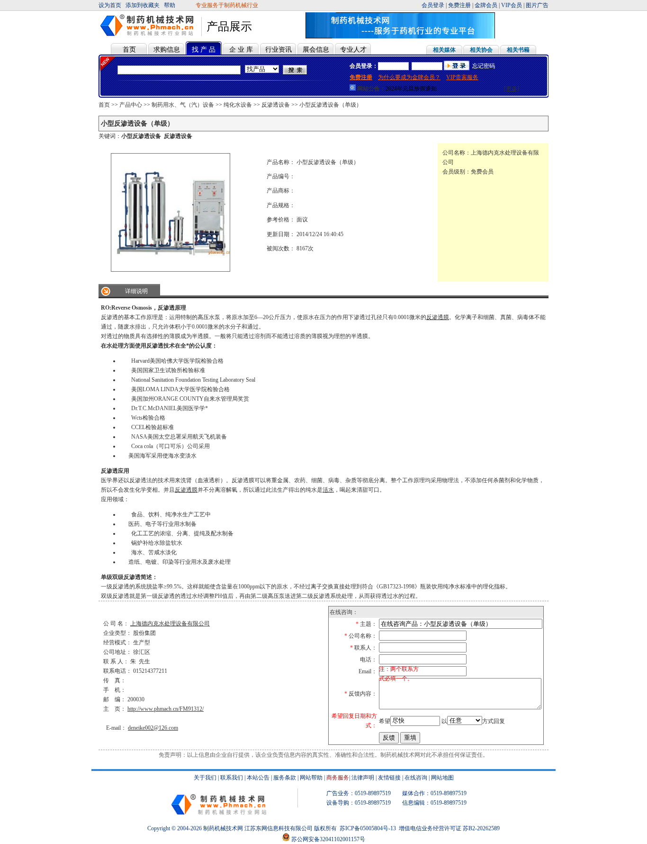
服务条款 (284, 777)
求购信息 (166, 49)
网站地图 (442, 777)
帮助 (169, 5)
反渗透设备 (275, 104)
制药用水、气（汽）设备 (183, 104)
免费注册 (459, 5)
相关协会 (481, 49)
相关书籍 (518, 49)
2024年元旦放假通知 (411, 88)
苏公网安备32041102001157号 (327, 839)
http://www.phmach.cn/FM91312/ (165, 709)
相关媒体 (444, 49)
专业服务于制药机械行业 (228, 5)
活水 (328, 489)
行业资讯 (278, 49)
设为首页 (110, 5)
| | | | (485, 5)
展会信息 (316, 49)
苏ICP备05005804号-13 (368, 828)
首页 (129, 49)
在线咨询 (415, 777)
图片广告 (537, 5)
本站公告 (258, 777)
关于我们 (205, 777)
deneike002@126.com (153, 728)
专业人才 (353, 49)
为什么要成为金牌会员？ (409, 77)
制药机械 (214, 828)
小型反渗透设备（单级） (330, 104)
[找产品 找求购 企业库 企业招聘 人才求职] (262, 69)
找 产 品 (204, 49)
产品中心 (130, 104)
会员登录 (433, 5)
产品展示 (229, 26)
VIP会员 (511, 5)
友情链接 (389, 777)
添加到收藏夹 (143, 5)
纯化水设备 (238, 104)
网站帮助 (311, 777)
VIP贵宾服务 (462, 77)
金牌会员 (486, 5)
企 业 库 (241, 49)
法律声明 (362, 777)
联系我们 (231, 777)
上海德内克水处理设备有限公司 (170, 623)
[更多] (511, 88)
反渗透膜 (437, 317)
